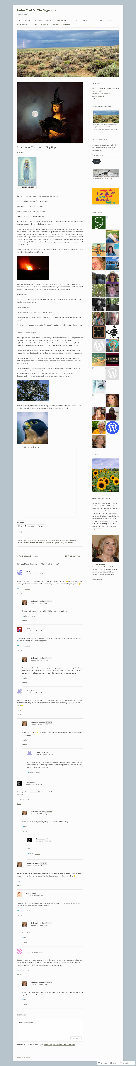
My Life (110, 20)
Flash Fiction (86, 20)
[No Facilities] (99, 400)
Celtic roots (65, 540)
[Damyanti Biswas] (99, 373)
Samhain (32, 543)
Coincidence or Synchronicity (101, 93)
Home (19, 20)
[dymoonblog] (112, 345)
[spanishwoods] (99, 386)
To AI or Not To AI (97, 91)
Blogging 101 (57, 540)
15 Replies (20, 152)
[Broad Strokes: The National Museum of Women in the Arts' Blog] (112, 373)
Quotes (34, 25)
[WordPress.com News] (112, 427)
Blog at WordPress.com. (24, 1057)
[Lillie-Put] (99, 277)
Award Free (66, 25)
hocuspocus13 (35, 792)
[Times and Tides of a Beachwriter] (99, 250)
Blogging (44, 25)
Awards (55, 25)
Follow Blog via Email (99, 140)
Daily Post (73, 540)
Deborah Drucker (38, 601)
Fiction (74, 20)
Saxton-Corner (31, 690)
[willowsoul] (99, 291)
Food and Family (61, 20)
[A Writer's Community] (112, 304)
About (27, 20)
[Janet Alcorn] (99, 222)
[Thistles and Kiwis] (112, 263)
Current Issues (22, 25)
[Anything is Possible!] (112, 400)
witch (26, 363)
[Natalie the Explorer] (112, 277)
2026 (93, 99)
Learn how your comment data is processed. (59, 1045)
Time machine (40, 543)
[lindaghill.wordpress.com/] (112, 414)
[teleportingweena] (112, 250)
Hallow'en (20, 543)
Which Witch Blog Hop (52, 543)
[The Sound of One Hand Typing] (112, 318)
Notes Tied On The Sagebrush (37, 10)
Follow (96, 161)
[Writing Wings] (112, 291)
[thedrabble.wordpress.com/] (112, 332)
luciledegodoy (31, 893)
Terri (28, 571)
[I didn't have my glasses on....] (99, 427)
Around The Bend (98, 96)
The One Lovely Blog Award (27, 556)
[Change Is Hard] (99, 263)
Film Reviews (99, 20)
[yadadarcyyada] (99, 345)
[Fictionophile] (112, 222)
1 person (27, 589)
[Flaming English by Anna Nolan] (99, 413)
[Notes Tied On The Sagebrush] (99, 441)
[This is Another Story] (99, 359)
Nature (48, 20)
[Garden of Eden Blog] (99, 304)
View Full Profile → (98, 580)
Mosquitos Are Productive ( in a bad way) (105, 88)
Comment (76, 1038)
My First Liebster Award (74, 556)
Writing (62, 543)
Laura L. (29, 628)
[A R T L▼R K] (112, 359)
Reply (19, 593)
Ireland (26, 543)
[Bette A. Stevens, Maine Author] (99, 318)
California (38, 20)
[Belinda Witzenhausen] (99, 332)
